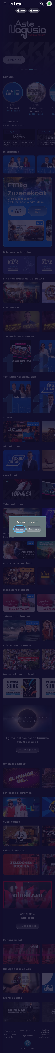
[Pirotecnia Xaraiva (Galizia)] (19, 265)
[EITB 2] (34, 11)
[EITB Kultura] (21, 954)
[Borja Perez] (21, 321)
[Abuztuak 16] (21, 659)
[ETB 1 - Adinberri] (12, 92)
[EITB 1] (21, 11)
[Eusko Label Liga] (20, 356)
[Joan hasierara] (16, 4)
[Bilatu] (41, 3)
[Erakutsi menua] (4, 3)
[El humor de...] (21, 778)
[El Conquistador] (21, 292)
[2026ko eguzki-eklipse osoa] (27, 718)
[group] (27, 99)
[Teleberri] (20, 397)
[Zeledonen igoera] (21, 864)
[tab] (22, 69)
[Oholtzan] (27, 894)
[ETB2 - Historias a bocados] (36, 92)
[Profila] (49, 3)
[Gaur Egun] (19, 164)
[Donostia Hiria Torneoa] (21, 489)
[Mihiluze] (21, 807)
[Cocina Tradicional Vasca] (21, 836)
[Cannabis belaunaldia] (21, 983)
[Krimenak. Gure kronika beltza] (21, 1012)
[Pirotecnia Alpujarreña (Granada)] (21, 688)
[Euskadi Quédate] (21, 460)
